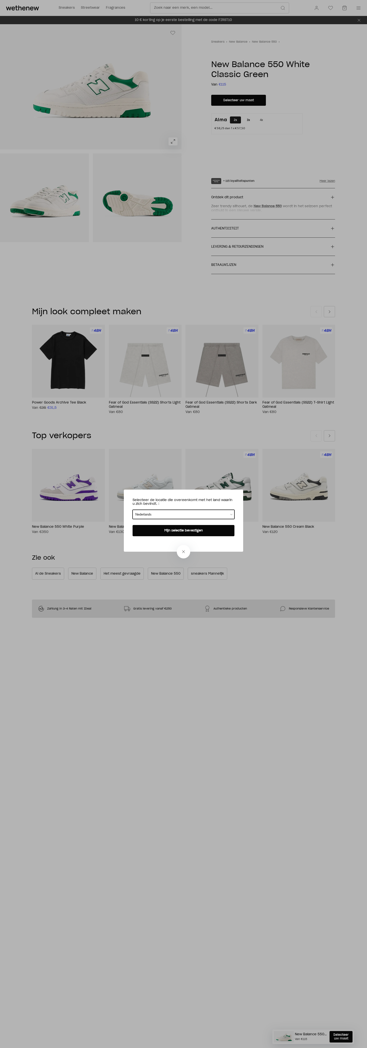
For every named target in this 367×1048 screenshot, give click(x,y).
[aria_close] (183, 551)
